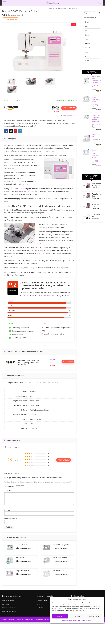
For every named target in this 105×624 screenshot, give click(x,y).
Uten (86, 52)
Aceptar (60, 616)
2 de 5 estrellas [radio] (17, 485)
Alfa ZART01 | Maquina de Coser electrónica (96, 118)
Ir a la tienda (69, 108)
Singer (87, 22)
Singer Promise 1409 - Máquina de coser (96, 154)
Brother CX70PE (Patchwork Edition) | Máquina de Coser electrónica (28, 363)
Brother (18, 100)
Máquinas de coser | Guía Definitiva (96, 186)
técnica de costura (43, 253)
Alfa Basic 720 (20, 558)
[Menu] (4, 3)
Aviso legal (89, 620)
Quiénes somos (42, 600)
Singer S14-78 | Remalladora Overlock (96, 79)
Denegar (77, 616)
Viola (86, 56)
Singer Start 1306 (58, 571)
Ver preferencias (93, 616)
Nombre (7, 510)
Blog (38, 604)
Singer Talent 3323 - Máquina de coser (96, 99)
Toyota (87, 39)
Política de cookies (67, 620)
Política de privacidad (79, 620)
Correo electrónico (11, 519)
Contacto (40, 608)
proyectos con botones (29, 191)
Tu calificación (9, 486)
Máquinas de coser (89, 18)
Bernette (88, 48)
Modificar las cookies (9, 611)
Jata (86, 31)
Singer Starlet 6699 (22, 571)
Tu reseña (8, 490)
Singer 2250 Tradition (60, 558)
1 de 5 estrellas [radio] (16, 485)
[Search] (99, 3)
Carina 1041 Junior (21, 545)
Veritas (87, 61)
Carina (87, 35)
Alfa (86, 26)
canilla (52, 227)
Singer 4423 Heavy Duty (60, 545)
